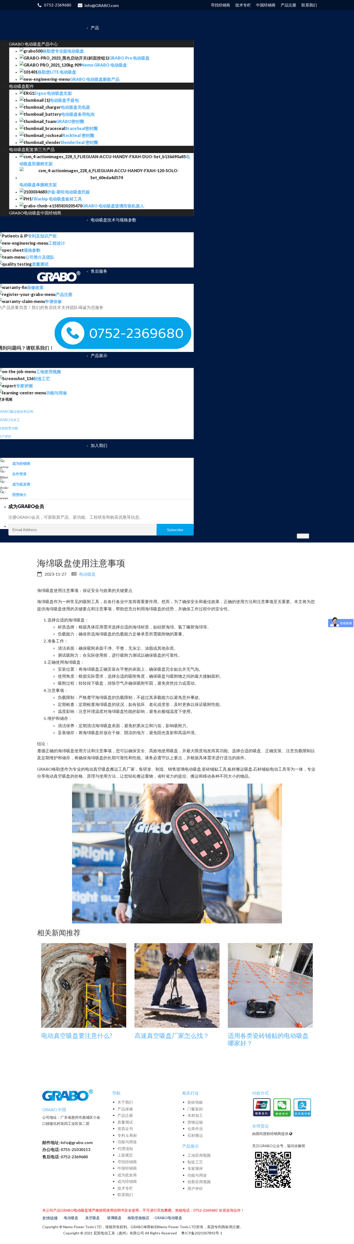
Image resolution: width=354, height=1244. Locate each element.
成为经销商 (127, 1181)
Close (303, 536)
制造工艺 (195, 1162)
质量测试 (125, 1122)
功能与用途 (127, 1141)
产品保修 (125, 1108)
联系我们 (125, 1194)
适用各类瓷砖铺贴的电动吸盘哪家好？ (268, 1039)
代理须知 (125, 1148)
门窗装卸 (195, 1108)
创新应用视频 (199, 1181)
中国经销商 (127, 1168)
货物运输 (195, 1122)
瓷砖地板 (195, 1102)
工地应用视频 (199, 1155)
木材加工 (195, 1115)
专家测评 (195, 1168)
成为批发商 (127, 1175)
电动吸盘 (87, 574)
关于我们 (125, 1102)
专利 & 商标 (127, 1135)
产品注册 (125, 1115)
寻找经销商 (127, 1161)
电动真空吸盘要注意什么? (76, 1035)
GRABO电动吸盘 (168, 1218)
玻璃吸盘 (114, 1218)
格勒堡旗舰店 (138, 1218)
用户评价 (195, 1188)
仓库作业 (195, 1128)
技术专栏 (125, 1188)
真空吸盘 (92, 1218)
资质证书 (125, 1128)
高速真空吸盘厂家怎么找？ (171, 1035)
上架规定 (125, 1155)
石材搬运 (195, 1135)
